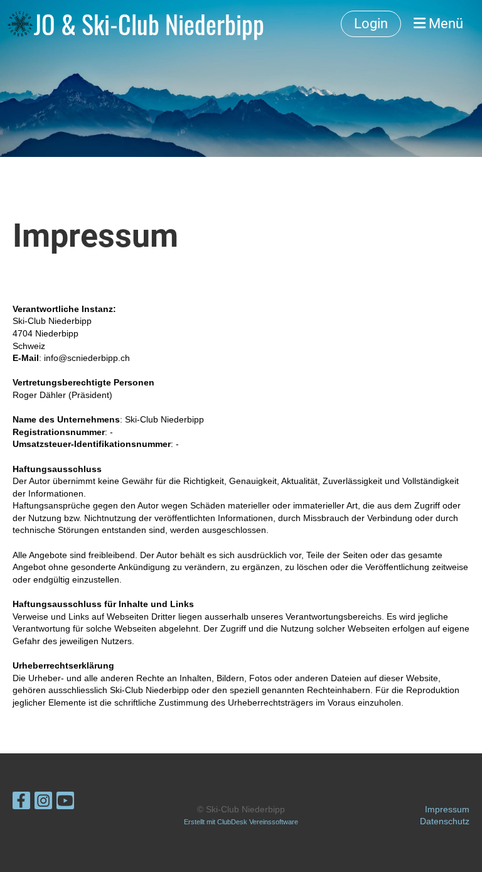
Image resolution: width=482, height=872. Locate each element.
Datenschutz (444, 821)
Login (371, 23)
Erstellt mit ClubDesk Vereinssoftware (241, 822)
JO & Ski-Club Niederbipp (149, 23)
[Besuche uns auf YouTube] (65, 803)
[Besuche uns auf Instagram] (43, 803)
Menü (444, 23)
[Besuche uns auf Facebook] (21, 803)
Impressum (447, 809)
